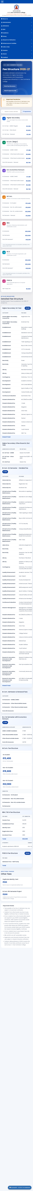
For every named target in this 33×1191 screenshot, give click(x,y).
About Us (5, 19)
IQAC (4, 29)
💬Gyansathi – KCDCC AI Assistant (19, 1187)
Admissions (6, 26)
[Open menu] (2, 1)
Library (5, 36)
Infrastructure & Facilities (9, 43)
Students (5, 50)
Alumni (5, 54)
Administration (7, 22)
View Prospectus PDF (10, 90)
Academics (5, 33)
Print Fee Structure (9, 86)
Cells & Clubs (6, 47)
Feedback (5, 57)
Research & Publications (9, 40)
